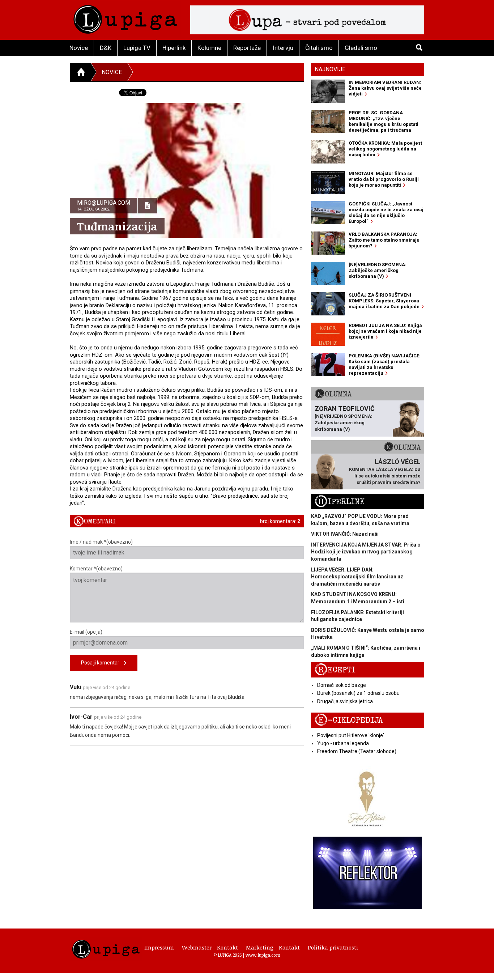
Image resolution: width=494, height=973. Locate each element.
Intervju (283, 47)
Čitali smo (319, 47)
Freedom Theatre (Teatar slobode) (356, 751)
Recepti (335, 670)
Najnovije (330, 69)
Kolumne (209, 47)
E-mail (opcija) (86, 632)
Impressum (159, 947)
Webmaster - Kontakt (210, 947)
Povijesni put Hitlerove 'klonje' (350, 735)
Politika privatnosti (333, 947)
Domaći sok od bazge (341, 685)
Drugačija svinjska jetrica (345, 701)
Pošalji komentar (102, 663)
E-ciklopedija (349, 720)
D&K (105, 47)
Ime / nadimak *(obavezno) (101, 542)
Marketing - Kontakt (273, 947)
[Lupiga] (125, 17)
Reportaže (247, 47)
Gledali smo (361, 47)
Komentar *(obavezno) (96, 569)
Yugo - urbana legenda (343, 743)
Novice (78, 47)
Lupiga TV (136, 47)
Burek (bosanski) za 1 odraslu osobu (358, 693)
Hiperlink (174, 47)
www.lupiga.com (263, 955)
